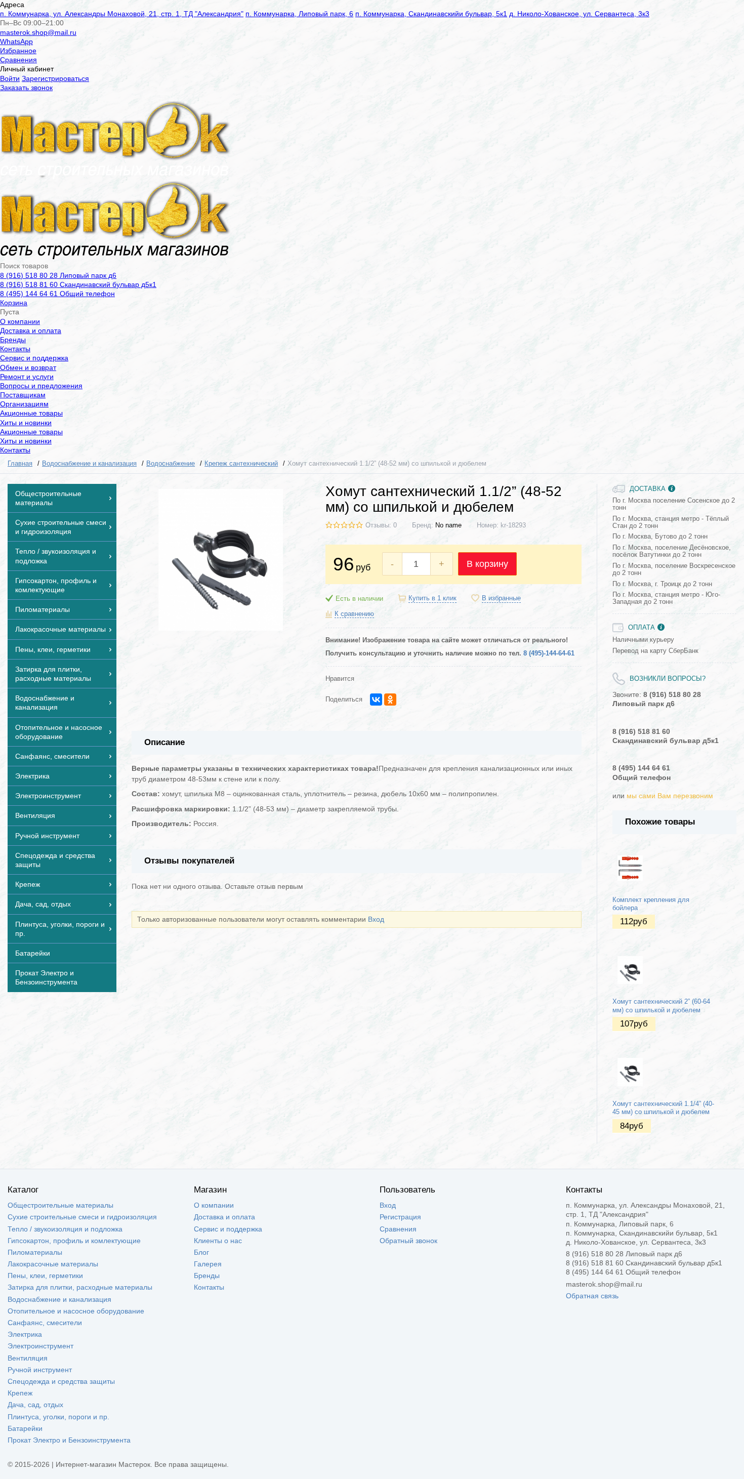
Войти (10, 78)
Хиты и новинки (26, 423)
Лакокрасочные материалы (53, 1264)
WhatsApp (16, 41)
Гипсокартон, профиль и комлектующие (74, 1241)
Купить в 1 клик (432, 598)
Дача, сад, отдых (35, 1405)
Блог (201, 1252)
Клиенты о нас (218, 1241)
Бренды (13, 340)
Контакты (15, 349)
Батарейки (25, 1428)
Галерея (208, 1264)
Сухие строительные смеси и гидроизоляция (82, 1217)
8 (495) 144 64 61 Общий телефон (57, 294)
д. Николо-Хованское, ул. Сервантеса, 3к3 (579, 14)
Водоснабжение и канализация (59, 1299)
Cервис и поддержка (34, 358)
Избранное (18, 51)
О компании (20, 321)
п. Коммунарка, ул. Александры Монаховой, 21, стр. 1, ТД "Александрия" (121, 14)
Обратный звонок (408, 1241)
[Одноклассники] (390, 699)
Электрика (25, 1334)
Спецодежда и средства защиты (61, 1381)
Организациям (24, 404)
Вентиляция (28, 1358)
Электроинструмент (40, 1346)
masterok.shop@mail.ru (38, 32)
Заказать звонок (26, 88)
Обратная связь (592, 1296)
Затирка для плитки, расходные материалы (80, 1287)
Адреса (12, 5)
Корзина (13, 303)
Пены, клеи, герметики (45, 1275)
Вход (376, 919)
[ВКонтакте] (376, 699)
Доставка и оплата (30, 330)
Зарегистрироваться (55, 78)
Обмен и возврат (28, 367)
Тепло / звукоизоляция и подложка (65, 1229)
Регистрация (400, 1217)
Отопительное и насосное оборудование (76, 1311)
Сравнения (18, 60)
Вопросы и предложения (41, 386)
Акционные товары (31, 413)
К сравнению (354, 614)
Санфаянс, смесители (45, 1323)
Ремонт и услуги (27, 377)
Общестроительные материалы (60, 1205)
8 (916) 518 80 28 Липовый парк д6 (58, 275)
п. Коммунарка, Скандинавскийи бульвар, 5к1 (431, 14)
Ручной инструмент (40, 1370)
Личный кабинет (27, 69)
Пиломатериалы (35, 1252)
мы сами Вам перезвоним (670, 796)
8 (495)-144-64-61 (548, 653)
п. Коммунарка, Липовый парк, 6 (299, 14)
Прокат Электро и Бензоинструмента (69, 1440)
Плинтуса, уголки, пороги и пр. (58, 1417)
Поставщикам (23, 395)
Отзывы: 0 (381, 525)
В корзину (487, 564)
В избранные (501, 598)
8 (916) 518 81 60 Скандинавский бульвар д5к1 (78, 284)
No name (448, 525)
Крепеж (20, 1393)
